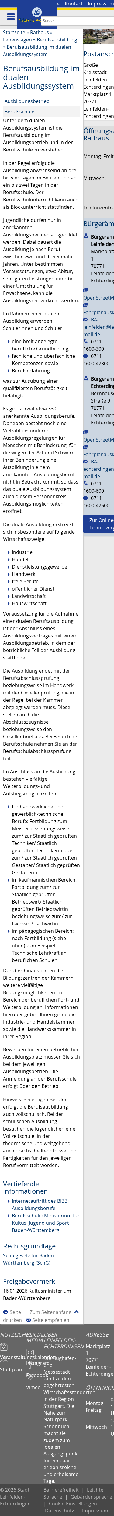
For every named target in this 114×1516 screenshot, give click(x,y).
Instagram (34, 1360)
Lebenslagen (17, 39)
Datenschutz (59, 1510)
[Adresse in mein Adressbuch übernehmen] (86, 235)
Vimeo (33, 1384)
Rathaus (39, 32)
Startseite (14, 32)
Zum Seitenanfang (50, 1312)
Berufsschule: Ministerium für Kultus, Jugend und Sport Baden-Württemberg (46, 1223)
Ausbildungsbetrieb (27, 101)
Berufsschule (19, 111)
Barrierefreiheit (61, 1489)
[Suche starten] (109, 21)
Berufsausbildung (57, 39)
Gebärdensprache (91, 1496)
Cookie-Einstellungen (73, 1503)
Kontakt (74, 3)
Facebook (34, 1372)
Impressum (101, 3)
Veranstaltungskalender (13, 1354)
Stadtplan (11, 1366)
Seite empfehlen (50, 1320)
